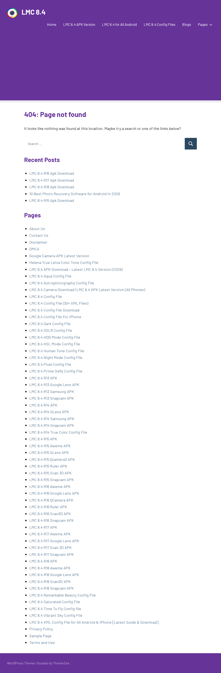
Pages (203, 24)
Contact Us (38, 235)
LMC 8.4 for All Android (119, 24)
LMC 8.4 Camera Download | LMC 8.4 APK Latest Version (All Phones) (87, 289)
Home (51, 24)
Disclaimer (38, 242)
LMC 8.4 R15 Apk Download (51, 200)
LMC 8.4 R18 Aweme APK (50, 568)
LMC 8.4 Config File (45, 296)
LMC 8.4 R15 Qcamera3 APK (52, 459)
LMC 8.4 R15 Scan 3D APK (50, 472)
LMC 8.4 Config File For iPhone (55, 316)
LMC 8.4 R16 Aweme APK (50, 486)
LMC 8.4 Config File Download (54, 310)
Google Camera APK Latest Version (59, 255)
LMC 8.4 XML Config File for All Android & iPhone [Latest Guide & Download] (93, 622)
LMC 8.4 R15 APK (43, 438)
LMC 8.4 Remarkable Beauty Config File (62, 595)
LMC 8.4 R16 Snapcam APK (51, 520)
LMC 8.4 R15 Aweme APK (50, 445)
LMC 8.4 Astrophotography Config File (61, 282)
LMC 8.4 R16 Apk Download (51, 173)
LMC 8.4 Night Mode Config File (55, 357)
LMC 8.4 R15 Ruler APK (48, 466)
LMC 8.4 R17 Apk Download (51, 180)
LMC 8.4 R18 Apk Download (51, 186)
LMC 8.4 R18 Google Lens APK (54, 574)
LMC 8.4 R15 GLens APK (49, 452)
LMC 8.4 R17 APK (43, 527)
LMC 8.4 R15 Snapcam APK (51, 479)
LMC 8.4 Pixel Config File (50, 364)
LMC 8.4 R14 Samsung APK (51, 418)
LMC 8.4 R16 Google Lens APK (54, 493)
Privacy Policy (41, 628)
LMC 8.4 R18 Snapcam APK (51, 588)
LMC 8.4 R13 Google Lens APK (54, 384)
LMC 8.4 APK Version (79, 24)
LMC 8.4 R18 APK (43, 561)
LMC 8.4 (34, 12)
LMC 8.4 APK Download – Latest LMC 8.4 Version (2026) (76, 269)
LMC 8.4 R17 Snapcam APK (51, 554)
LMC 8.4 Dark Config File (50, 323)
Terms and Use (42, 642)
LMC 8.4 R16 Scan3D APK (50, 513)
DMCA (34, 248)
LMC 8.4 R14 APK (43, 405)
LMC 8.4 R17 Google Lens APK (54, 540)
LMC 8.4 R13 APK (43, 377)
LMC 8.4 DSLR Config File (50, 330)
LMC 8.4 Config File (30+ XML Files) (58, 303)
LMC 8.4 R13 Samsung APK (51, 391)
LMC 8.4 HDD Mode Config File (54, 337)
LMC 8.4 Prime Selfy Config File (55, 371)
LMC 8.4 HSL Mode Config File (54, 343)
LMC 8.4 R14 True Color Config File (58, 432)
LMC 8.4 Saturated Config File (54, 601)
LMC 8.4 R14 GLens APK (49, 411)
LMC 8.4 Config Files (159, 24)
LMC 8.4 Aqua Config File (50, 276)
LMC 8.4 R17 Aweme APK (50, 533)
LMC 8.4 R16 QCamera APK (51, 500)
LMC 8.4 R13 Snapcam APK (51, 398)
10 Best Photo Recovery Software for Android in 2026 (74, 193)
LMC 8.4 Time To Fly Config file (55, 608)
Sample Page (40, 635)
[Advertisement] (110, 70)
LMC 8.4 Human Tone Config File (56, 350)
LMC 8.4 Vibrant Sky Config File (55, 615)
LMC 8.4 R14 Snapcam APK (51, 425)
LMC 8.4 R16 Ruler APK (48, 506)
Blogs (186, 24)
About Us (37, 228)
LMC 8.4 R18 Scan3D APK (50, 581)
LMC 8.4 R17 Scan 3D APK (50, 547)
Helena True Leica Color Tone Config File (63, 262)
